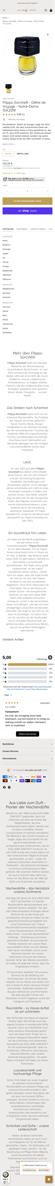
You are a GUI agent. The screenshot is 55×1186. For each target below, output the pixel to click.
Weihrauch (7, 273)
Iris (4, 256)
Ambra (5, 326)
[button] (4, 10)
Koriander (6, 247)
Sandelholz (7, 330)
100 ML (9, 152)
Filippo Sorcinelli (8, 97)
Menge (5, 183)
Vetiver (5, 309)
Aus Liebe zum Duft (32, 777)
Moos (5, 313)
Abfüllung (24, 152)
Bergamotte (7, 269)
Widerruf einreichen (26, 741)
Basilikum (6, 243)
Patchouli (6, 305)
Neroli (5, 239)
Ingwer (5, 251)
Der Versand (17, 166)
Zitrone (5, 260)
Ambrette (6, 295)
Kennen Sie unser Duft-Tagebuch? (27, 3)
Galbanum (7, 277)
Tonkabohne (8, 322)
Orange (6, 264)
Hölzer (5, 318)
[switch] (5, 1182)
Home (5, 17)
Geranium (6, 291)
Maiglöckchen (8, 287)
